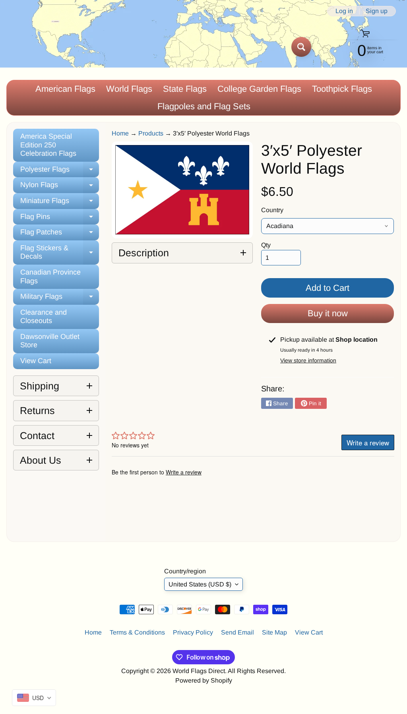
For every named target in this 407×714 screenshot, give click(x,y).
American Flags (65, 89)
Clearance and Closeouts (43, 316)
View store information (308, 360)
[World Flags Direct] (33, 47)
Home (120, 133)
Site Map (274, 632)
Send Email (237, 632)
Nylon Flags (59, 187)
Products (150, 133)
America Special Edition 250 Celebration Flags (48, 144)
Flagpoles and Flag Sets (203, 106)
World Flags (129, 89)
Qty (266, 245)
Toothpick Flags (342, 89)
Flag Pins (59, 219)
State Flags (185, 89)
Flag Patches (59, 234)
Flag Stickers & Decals (59, 252)
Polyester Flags (59, 171)
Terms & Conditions (137, 632)
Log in (344, 11)
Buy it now (328, 313)
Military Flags (59, 298)
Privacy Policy (193, 632)
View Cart (35, 361)
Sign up (377, 11)
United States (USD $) (200, 584)
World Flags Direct (198, 671)
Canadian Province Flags (50, 276)
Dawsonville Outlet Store (49, 341)
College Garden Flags (259, 89)
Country (272, 210)
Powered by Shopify (203, 680)
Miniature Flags (59, 203)
